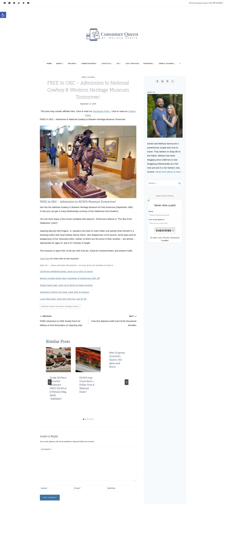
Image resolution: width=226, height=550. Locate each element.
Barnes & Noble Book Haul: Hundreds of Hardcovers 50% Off (70, 278)
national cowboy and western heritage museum (60, 306)
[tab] (83, 419)
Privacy (171, 196)
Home (49, 63)
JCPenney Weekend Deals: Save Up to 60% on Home (66, 271)
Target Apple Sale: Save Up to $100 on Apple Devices (66, 285)
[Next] (126, 382)
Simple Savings (88, 77)
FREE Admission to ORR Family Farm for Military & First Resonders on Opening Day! (61, 320)
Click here (45, 258)
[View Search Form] (180, 63)
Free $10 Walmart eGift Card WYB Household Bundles (113, 320)
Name (44, 488)
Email (77, 488)
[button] (3, 15)
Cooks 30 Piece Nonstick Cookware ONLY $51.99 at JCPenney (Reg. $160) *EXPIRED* (58, 388)
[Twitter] (23, 3)
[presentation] (58, 359)
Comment (46, 449)
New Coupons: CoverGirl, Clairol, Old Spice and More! (117, 359)
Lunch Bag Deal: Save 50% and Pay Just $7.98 (63, 299)
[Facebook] (5, 3)
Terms (163, 196)
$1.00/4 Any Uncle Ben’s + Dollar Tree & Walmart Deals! (86, 384)
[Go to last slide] (50, 382)
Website (111, 488)
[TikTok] (19, 3)
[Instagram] (9, 3)
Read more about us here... (169, 172)
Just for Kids (132, 63)
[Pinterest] (14, 3)
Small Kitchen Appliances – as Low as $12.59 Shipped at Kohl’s (82, 265)
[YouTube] (28, 3)
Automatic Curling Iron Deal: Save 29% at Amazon (64, 292)
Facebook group (201, 3)
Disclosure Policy (101, 111)
